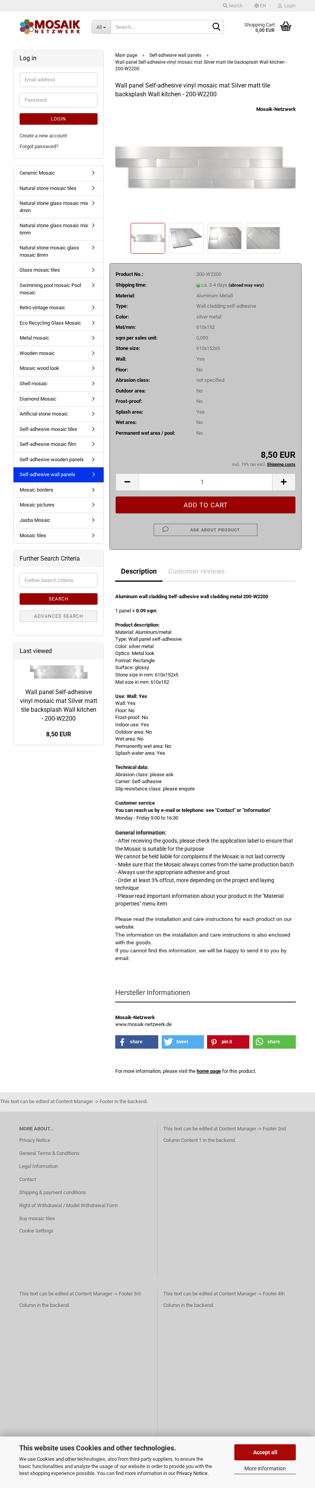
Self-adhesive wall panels (47, 474)
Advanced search (58, 616)
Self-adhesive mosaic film (48, 444)
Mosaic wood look (39, 368)
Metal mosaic (34, 338)
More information (265, 1468)
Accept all (265, 1452)
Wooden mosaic (37, 353)
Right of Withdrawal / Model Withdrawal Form (68, 1205)
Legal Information (38, 1166)
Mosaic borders (36, 490)
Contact (27, 1179)
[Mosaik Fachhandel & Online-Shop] (49, 27)
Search (59, 599)
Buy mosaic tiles (37, 1218)
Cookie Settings (36, 1231)
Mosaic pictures (37, 505)
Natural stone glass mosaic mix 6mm (54, 229)
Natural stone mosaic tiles (48, 188)
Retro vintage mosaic (42, 307)
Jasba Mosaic (35, 520)
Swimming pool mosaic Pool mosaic (50, 288)
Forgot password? (39, 146)
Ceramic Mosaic (37, 173)
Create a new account (43, 136)
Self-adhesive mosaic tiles (48, 429)
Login (58, 119)
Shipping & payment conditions (52, 1192)
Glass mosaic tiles (40, 270)
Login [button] (289, 5)
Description (139, 571)
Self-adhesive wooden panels (52, 459)
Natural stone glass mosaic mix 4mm (54, 206)
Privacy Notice (191, 1473)
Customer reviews (196, 571)
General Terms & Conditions (49, 1153)
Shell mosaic (34, 383)
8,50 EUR (58, 734)
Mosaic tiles (33, 535)
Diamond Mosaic (38, 399)
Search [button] (235, 5)
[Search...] (216, 27)
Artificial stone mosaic (44, 414)
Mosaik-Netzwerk (276, 109)
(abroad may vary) (246, 285)
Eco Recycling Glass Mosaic (50, 323)
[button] (260, 6)
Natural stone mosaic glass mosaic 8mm (49, 251)
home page (209, 1071)
